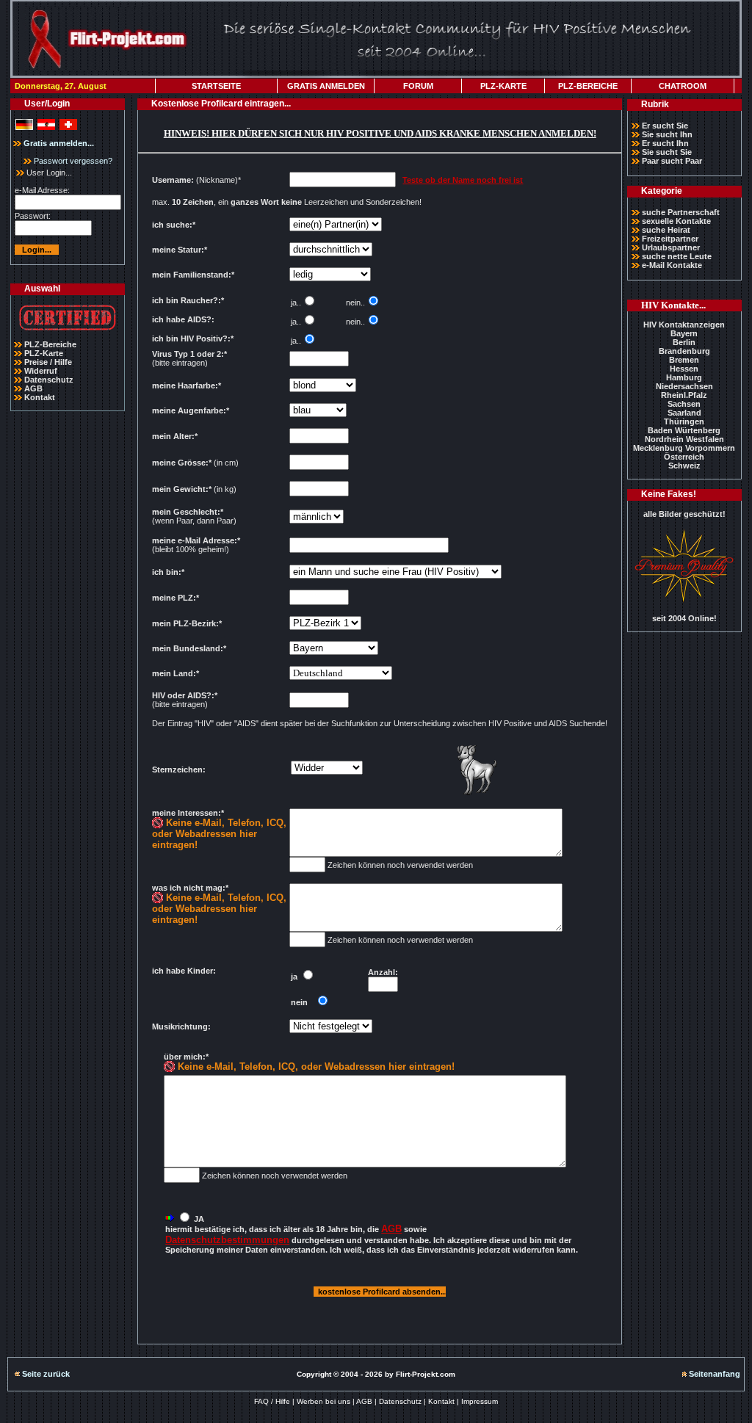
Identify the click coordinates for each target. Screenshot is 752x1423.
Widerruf (40, 370)
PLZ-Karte (43, 353)
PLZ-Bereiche (50, 344)
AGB (33, 388)
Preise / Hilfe (48, 362)
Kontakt (39, 397)
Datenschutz (48, 379)
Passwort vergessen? (72, 160)
